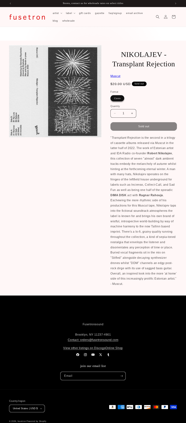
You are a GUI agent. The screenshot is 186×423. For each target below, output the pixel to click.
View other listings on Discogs (84, 348)
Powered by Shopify (36, 421)
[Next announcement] (176, 3)
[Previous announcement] (10, 3)
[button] (57, 13)
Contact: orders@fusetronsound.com (93, 339)
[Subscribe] (122, 376)
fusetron (22, 421)
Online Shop (114, 348)
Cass (119, 99)
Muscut (115, 76)
